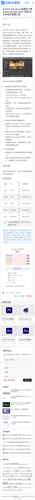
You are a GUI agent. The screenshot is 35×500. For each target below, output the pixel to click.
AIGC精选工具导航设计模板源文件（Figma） (21, 423)
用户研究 (25, 480)
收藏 (23, 296)
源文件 (11, 479)
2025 (12, 17)
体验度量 (26, 474)
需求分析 (20, 490)
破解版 (18, 293)
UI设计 (17, 470)
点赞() (30, 296)
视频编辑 (18, 484)
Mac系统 (5, 317)
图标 (11, 476)
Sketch (7, 471)
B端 (7, 468)
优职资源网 (15, 496)
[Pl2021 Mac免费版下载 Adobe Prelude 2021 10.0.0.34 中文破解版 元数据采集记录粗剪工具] (9, 310)
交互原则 (7, 474)
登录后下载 (17, 268)
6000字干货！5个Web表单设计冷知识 (18, 449)
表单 (14, 484)
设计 (23, 484)
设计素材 (5, 490)
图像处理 (8, 476)
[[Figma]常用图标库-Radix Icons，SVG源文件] (6, 398)
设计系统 (29, 487)
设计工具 (11, 317)
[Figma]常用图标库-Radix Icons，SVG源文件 (21, 397)
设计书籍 (27, 484)
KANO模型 (27, 468)
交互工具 (12, 474)
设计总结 (19, 487)
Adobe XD (22, 464)
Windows (23, 471)
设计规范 (10, 490)
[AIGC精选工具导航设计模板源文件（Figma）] (6, 423)
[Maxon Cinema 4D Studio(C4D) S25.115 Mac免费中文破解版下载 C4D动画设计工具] (26, 310)
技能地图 (29, 476)
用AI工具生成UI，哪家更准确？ (20, 409)
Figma (21, 467)
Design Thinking (13, 468)
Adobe (12, 293)
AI (26, 464)
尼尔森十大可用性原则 (20, 476)
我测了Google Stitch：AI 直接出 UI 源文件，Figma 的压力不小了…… (21, 403)
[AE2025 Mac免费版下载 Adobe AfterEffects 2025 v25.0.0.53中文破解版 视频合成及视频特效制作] (26, 330)
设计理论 (25, 487)
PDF (3, 471)
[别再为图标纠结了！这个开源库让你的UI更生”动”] (6, 391)
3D (3, 464)
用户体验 (18, 479)
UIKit (11, 471)
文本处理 (5, 480)
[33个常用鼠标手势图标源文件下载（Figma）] (6, 417)
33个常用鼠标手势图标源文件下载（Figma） (21, 416)
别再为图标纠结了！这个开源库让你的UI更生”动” (21, 390)
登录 (27, 2)
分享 (16, 296)
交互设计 (16, 474)
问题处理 (15, 490)
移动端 (10, 484)
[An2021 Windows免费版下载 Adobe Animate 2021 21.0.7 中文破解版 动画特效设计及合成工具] (9, 330)
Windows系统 (18, 17)
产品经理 (21, 474)
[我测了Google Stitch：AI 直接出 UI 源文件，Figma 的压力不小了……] (6, 404)
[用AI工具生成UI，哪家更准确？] (6, 411)
